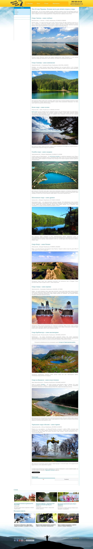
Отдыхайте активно (50, 470)
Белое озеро (34, 111)
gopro (16, 14)
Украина (16, 12)
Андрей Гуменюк (30, 538)
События (29, 3)
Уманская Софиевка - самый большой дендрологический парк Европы (45, 504)
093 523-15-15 (76, 2)
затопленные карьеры (55, 156)
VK (43, 479)
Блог (38, 3)
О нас (46, 3)
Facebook (66, 479)
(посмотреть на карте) (77, 5)
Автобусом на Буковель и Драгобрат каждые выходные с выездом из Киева (23, 525)
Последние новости (19, 511)
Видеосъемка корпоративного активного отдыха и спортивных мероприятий (46, 525)
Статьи (16, 489)
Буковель (43, 384)
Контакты (56, 3)
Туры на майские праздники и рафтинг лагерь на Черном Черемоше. (67, 525)
